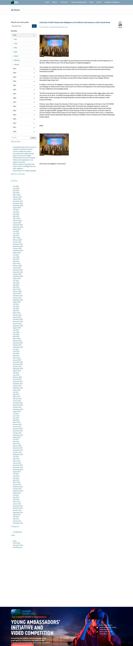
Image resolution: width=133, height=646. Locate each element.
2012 (14, 123)
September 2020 (18, 326)
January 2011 (17, 521)
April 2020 (16, 336)
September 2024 (18, 227)
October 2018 (17, 366)
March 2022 (16, 289)
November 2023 (18, 246)
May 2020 (16, 334)
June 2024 (16, 233)
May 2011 (16, 516)
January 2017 (17, 401)
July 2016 (16, 413)
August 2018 (17, 371)
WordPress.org (17, 547)
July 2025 (16, 210)
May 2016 (16, 418)
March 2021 (16, 313)
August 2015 (17, 437)
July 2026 (16, 186)
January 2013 (17, 484)
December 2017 (18, 381)
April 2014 (16, 459)
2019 (14, 94)
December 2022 (18, 270)
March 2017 (16, 396)
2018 (14, 98)
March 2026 (16, 195)
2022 (14, 81)
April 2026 (16, 192)
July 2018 (16, 373)
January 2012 (17, 504)
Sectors (64, 2)
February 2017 (17, 398)
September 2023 (18, 250)
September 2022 (18, 276)
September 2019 (18, 347)
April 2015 (16, 441)
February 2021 (17, 315)
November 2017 (18, 383)
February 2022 (17, 291)
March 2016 (16, 422)
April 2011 (16, 519)
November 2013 (18, 467)
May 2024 (16, 235)
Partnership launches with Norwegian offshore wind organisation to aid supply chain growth (24, 160)
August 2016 (17, 411)
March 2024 (16, 238)
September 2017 (18, 388)
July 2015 (16, 439)
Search (33, 137)
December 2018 (18, 362)
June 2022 (16, 283)
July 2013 (16, 474)
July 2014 (16, 456)
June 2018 (16, 375)
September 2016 (18, 409)
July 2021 (16, 304)
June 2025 (16, 212)
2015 (14, 110)
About (54, 2)
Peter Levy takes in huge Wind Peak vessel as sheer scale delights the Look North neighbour (24, 166)
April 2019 (16, 356)
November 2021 (18, 295)
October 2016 (17, 407)
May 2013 (16, 478)
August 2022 (17, 278)
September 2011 (18, 512)
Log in (14, 541)
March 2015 (16, 444)
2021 (14, 85)
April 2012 (16, 499)
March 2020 (16, 338)
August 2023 (17, 253)
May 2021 (16, 308)
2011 (14, 127)
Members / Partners (112, 2)
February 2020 (17, 341)
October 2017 (17, 386)
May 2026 (16, 190)
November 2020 (18, 321)
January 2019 (17, 360)
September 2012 (18, 491)
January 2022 (17, 293)
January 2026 (17, 199)
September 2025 (18, 205)
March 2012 (16, 501)
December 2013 (18, 465)
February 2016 (17, 424)
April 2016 (16, 420)
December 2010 (18, 523)
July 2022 (16, 280)
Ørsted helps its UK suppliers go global (24, 170)
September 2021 (18, 300)
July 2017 (16, 392)
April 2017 (16, 394)
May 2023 (16, 259)
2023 (14, 77)
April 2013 (16, 480)
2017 (14, 102)
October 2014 (17, 452)
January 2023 (17, 268)
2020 (14, 89)
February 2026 (17, 197)
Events (99, 2)
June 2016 (16, 416)
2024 (14, 73)
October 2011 (17, 510)
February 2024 (17, 240)
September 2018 (18, 368)
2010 (14, 131)
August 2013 (17, 471)
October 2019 (17, 345)
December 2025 (18, 201)
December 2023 (18, 244)
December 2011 (18, 506)
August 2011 (17, 514)
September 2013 (18, 469)
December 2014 (18, 448)
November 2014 (18, 450)
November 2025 (18, 203)
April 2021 (16, 310)
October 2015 (17, 433)
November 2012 (18, 486)
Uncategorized (17, 532)
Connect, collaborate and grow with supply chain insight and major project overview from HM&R (23, 153)
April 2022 (16, 287)
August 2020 (17, 328)
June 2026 (16, 188)
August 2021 (17, 302)
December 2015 (18, 428)
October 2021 (17, 298)
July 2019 (16, 349)
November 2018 (18, 364)
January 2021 (17, 317)
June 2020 (16, 332)
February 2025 (17, 220)
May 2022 (16, 285)
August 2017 (17, 390)
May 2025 (16, 214)
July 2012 (16, 495)
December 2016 (18, 403)
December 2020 (18, 319)
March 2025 (16, 218)
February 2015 (17, 446)
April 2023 (16, 261)
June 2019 (16, 351)
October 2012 (17, 489)
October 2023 (17, 248)
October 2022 (17, 274)
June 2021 (16, 306)
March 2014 (16, 461)
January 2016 (17, 426)
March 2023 (16, 263)
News (91, 2)
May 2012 (16, 497)
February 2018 (17, 377)
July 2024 (16, 231)
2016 (14, 106)
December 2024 (18, 225)
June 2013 (16, 476)
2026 (14, 35)
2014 (14, 115)
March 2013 (16, 482)
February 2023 (17, 265)
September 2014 (18, 454)
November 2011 (18, 508)
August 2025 (17, 208)
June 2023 (16, 257)
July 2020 (16, 330)
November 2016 (18, 405)
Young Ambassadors (79, 2)
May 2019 (16, 353)
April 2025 (16, 216)
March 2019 (16, 358)
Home (47, 2)
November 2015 (18, 431)
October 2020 (17, 323)
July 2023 (16, 255)
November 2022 (18, 272)
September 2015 (18, 435)
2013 (14, 119)
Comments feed (17, 545)
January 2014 (17, 463)
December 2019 (18, 343)
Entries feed (16, 543)
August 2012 (17, 493)
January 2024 (17, 242)
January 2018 (17, 379)
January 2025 (17, 223)
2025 (14, 68)
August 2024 (17, 229)
